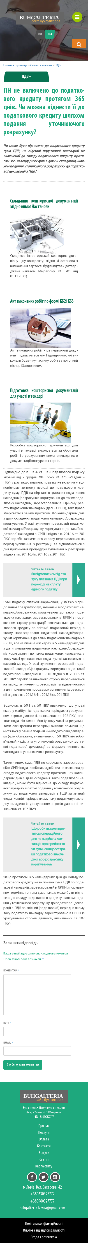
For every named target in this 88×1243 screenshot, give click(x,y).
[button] (79, 44)
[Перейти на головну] (40, 18)
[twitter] (44, 1177)
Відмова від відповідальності (44, 1230)
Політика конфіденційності (44, 1224)
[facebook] (32, 1177)
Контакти (44, 1146)
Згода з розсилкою (44, 1237)
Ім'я (7, 1023)
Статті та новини (41, 65)
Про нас (44, 1126)
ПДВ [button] (25, 76)
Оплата (44, 1139)
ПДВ (58, 65)
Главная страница (15, 65)
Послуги (43, 1133)
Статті (44, 1160)
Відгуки (44, 1153)
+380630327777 (42, 1194)
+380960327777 (42, 1201)
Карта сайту (43, 1166)
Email (8, 1042)
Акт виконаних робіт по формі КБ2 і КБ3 (42, 301)
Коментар (11, 970)
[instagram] (55, 1177)
